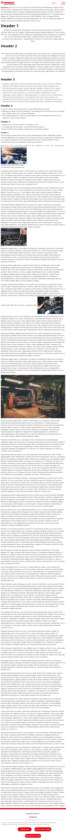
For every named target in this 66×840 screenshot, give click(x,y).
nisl (15, 7)
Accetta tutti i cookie (42, 829)
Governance (33, 817)
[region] (33, 830)
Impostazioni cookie (33, 836)
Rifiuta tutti (25, 829)
